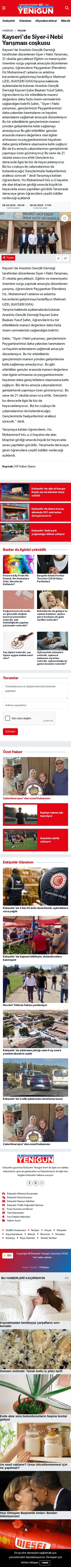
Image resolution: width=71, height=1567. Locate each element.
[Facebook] (29, 1183)
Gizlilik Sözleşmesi (16, 1230)
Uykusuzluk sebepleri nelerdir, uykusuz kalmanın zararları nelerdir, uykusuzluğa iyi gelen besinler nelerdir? (52, 658)
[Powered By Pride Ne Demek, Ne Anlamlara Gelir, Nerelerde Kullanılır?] (18, 564)
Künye (48, 1230)
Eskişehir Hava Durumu (19, 1197)
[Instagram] (42, 1183)
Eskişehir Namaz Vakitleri (20, 1201)
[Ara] (67, 8)
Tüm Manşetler (15, 1213)
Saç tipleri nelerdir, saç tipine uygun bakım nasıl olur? (18, 655)
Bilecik (65, 20)
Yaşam (21, 31)
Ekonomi (45, 1234)
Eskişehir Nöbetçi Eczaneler (22, 1193)
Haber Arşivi (14, 1220)
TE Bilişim (44, 1267)
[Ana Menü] (4, 8)
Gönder (10, 731)
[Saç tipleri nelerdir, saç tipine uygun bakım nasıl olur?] (18, 640)
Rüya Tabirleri (27, 1238)
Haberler (7, 31)
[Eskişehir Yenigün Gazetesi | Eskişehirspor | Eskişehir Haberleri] (35, 8)
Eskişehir (9, 20)
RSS (9, 1255)
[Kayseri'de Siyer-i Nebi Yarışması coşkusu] (35, 233)
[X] (35, 1183)
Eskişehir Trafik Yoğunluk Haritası (25, 1205)
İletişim (35, 1230)
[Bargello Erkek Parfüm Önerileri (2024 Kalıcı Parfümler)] (52, 564)
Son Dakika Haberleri (18, 1216)
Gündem (25, 20)
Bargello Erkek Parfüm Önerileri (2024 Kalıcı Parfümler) (50, 578)
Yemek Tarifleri (48, 1238)
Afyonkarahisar (46, 20)
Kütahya (10, 1238)
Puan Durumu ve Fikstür (20, 1209)
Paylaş (10, 257)
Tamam (45, 1563)
